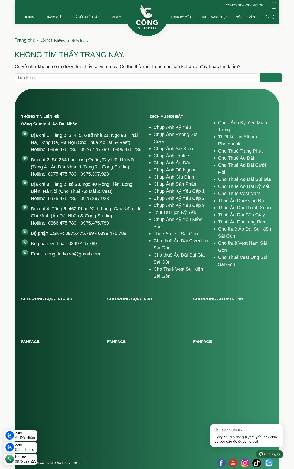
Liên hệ (268, 17)
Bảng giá (54, 17)
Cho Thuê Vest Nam (239, 193)
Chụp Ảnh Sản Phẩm (175, 184)
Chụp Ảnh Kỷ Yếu (172, 127)
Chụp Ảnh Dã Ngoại (174, 170)
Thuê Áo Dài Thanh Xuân (244, 207)
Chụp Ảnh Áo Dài (171, 162)
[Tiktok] (256, 463)
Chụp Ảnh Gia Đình (173, 177)
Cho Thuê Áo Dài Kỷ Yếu (244, 186)
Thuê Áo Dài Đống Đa (241, 200)
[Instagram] (245, 463)
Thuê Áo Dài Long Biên (242, 222)
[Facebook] (221, 463)
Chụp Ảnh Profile (171, 155)
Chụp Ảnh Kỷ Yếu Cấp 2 (179, 198)
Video (116, 17)
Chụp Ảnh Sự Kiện (173, 148)
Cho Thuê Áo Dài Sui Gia (244, 179)
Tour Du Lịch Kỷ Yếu (174, 212)
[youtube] (233, 463)
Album (29, 17)
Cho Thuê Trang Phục (241, 151)
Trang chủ (25, 40)
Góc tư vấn (245, 17)
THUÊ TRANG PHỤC (213, 17)
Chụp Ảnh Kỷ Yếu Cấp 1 (179, 191)
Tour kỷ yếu (181, 17)
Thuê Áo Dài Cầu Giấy (241, 214)
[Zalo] (268, 463)
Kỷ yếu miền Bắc (87, 17)
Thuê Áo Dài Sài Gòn (175, 233)
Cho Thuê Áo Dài (236, 158)
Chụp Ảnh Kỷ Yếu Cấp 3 (179, 205)
